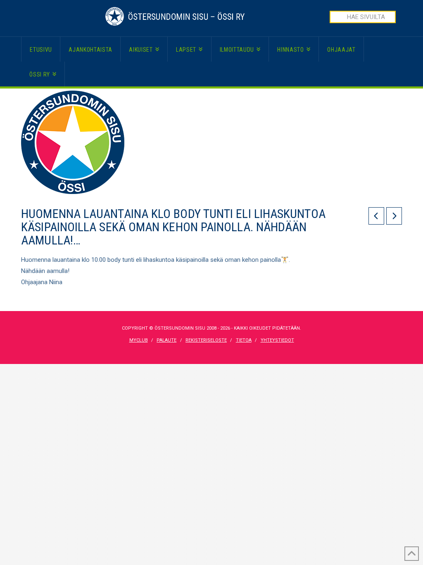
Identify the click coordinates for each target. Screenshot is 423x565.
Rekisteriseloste (206, 340)
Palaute (166, 340)
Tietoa (244, 340)
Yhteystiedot (277, 340)
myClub (138, 340)
